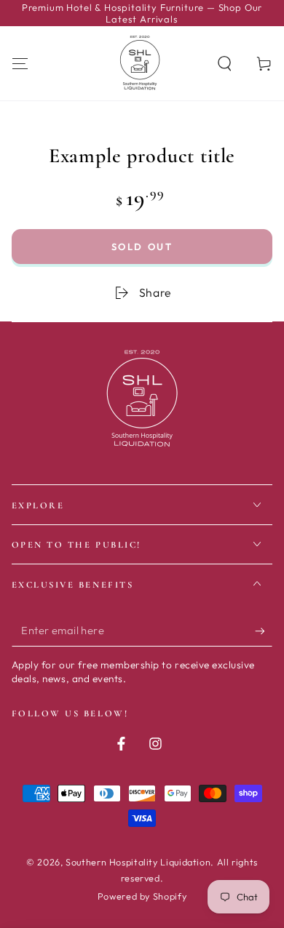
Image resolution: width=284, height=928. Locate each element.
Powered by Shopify (142, 896)
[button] (225, 63)
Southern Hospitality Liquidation (138, 862)
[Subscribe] (263, 631)
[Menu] (20, 63)
